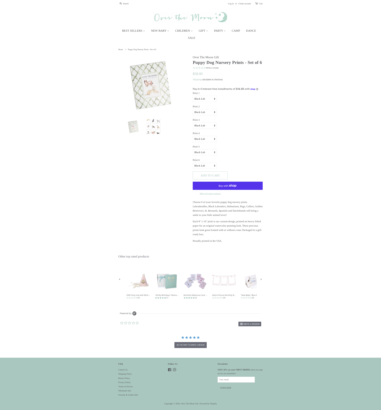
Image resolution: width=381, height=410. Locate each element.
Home (120, 49)
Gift (202, 30)
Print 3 (196, 119)
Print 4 (196, 133)
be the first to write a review (190, 345)
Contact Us (123, 370)
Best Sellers (132, 30)
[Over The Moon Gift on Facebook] (169, 370)
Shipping (197, 79)
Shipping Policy (125, 374)
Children (183, 30)
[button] (119, 279)
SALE (191, 37)
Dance (251, 30)
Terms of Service (125, 386)
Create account (244, 4)
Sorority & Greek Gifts (128, 395)
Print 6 (196, 160)
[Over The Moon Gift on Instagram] (174, 370)
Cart (261, 4)
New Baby (159, 30)
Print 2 (196, 106)
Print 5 (196, 146)
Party (219, 30)
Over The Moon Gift (189, 403)
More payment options (210, 193)
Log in (231, 4)
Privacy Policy (124, 382)
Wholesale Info (124, 390)
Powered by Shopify (208, 403)
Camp (236, 30)
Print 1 (196, 93)
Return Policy (124, 378)
